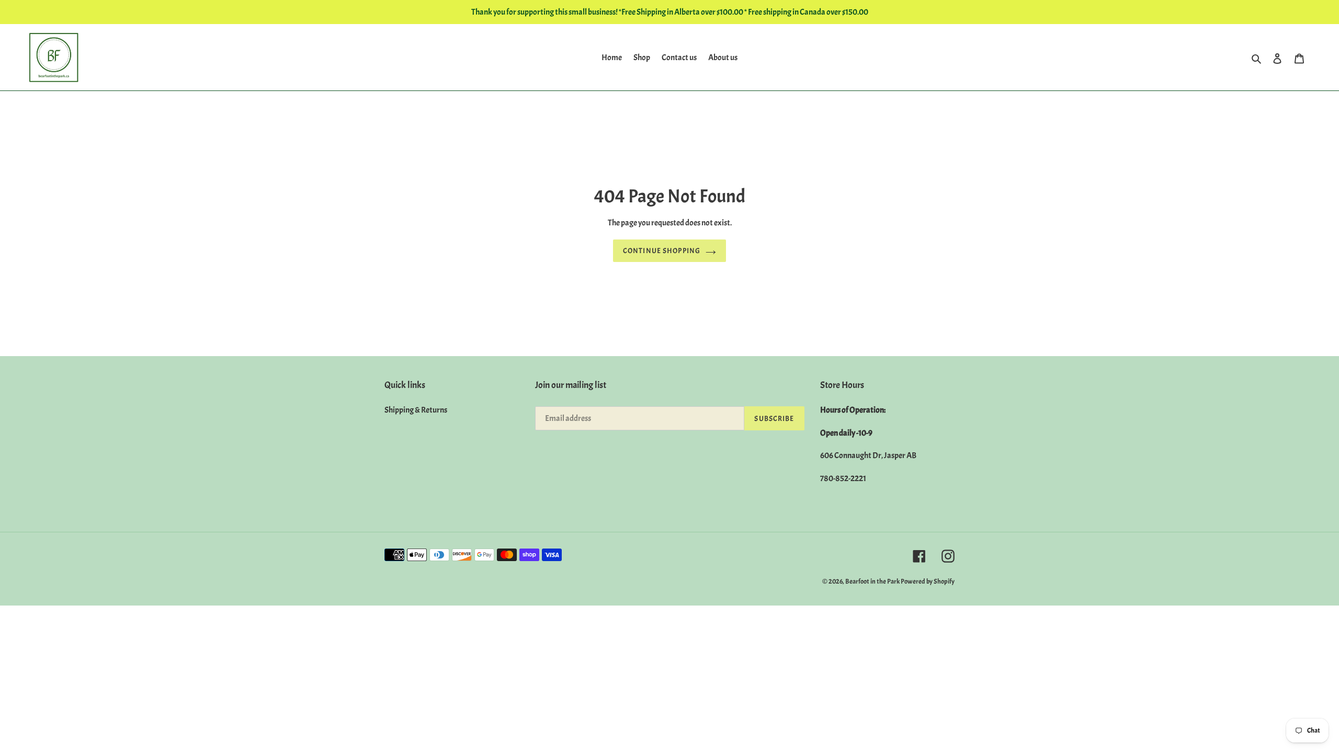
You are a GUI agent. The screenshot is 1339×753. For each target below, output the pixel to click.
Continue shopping (661, 250)
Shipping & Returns (415, 410)
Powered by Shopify (928, 581)
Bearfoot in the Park (873, 581)
